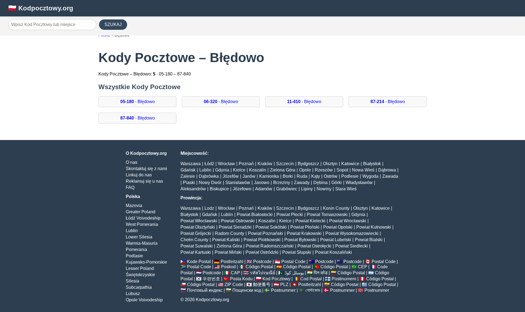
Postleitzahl (232, 261)
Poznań (246, 163)
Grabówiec (286, 188)
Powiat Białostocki (255, 214)
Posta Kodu (241, 278)
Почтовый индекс (205, 290)
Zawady (302, 182)
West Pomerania (142, 224)
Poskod (228, 266)
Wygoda (370, 176)
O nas (131, 162)
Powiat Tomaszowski (327, 214)
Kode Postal (199, 261)
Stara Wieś (346, 188)
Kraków (265, 163)
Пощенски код (246, 290)
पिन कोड (321, 272)
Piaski (189, 182)
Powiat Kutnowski (373, 227)
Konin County (336, 208)
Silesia (132, 281)
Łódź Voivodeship (143, 218)
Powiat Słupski (296, 252)
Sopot (342, 170)
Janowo (261, 182)
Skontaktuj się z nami (146, 168)
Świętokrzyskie (140, 274)
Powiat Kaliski (226, 239)
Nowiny (324, 188)
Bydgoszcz (308, 163)
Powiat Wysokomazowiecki (351, 233)
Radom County (229, 233)
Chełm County (194, 239)
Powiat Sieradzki (235, 227)
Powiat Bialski (369, 239)
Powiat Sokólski (271, 227)
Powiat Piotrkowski (262, 239)
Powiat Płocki (289, 214)
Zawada (390, 176)
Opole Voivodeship (144, 300)
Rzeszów (324, 170)
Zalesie (187, 176)
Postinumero (344, 278)
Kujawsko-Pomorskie (146, 262)
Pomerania (136, 249)
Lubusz (133, 293)
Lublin (132, 230)
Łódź (209, 163)
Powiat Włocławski (198, 220)
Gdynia (222, 170)
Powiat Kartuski (195, 252)
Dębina (320, 182)
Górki (336, 182)
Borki (288, 176)
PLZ (284, 284)
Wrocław (226, 163)
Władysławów (359, 182)
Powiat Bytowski (300, 239)
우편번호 (211, 278)
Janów (249, 176)
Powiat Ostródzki (262, 252)
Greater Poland (140, 211)
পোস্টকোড (312, 290)
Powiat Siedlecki (351, 246)
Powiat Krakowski (304, 233)
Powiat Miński (228, 252)
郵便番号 (261, 284)
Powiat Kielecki (310, 220)
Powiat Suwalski (196, 246)
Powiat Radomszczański (270, 246)
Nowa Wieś (363, 170)
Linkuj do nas (139, 175)
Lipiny (307, 188)
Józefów (231, 176)
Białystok (372, 163)
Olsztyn (330, 163)
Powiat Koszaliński (333, 252)
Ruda (302, 176)
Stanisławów (237, 182)
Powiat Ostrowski (238, 220)
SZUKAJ (113, 24)
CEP (362, 266)
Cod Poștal (311, 278)
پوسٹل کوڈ (294, 272)
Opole (305, 170)
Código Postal (259, 266)
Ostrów (330, 176)
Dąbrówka (209, 176)
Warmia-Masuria (142, 243)
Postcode (262, 261)
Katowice (350, 163)
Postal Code (293, 261)
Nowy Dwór (210, 182)
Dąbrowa (387, 170)
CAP (235, 272)
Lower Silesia (139, 237)
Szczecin (285, 163)
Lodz (209, 208)
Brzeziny (281, 182)
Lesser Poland (140, 268)
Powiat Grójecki (195, 233)
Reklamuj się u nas (144, 181)
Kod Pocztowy (276, 278)
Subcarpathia (139, 287)
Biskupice (219, 188)
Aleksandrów (193, 188)
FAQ (130, 187)
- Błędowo (137, 101)
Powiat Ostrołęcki (314, 246)
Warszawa (190, 163)
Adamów (263, 188)
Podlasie (134, 255)
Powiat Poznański (265, 233)
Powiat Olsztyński (197, 227)
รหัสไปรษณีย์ (262, 272)
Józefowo (242, 188)
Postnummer (283, 290)
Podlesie (349, 176)
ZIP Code (233, 284)
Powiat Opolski (337, 227)
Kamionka (269, 176)
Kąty (315, 176)
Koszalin (257, 170)
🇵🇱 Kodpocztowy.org (40, 8)
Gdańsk (188, 170)
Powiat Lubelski (335, 239)
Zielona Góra (282, 170)
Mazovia (134, 205)
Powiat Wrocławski (347, 220)
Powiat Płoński (304, 227)
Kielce (239, 170)
